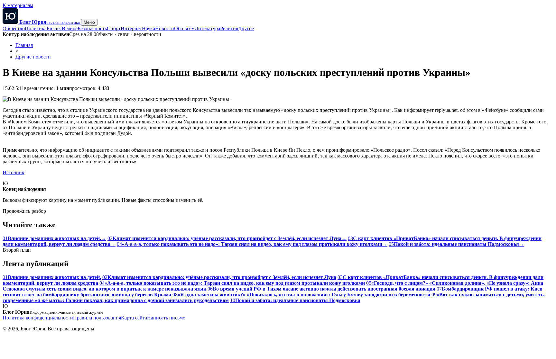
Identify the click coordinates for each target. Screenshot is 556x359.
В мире (70, 28)
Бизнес (54, 28)
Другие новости (33, 56)
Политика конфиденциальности (38, 317)
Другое (246, 28)
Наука (148, 28)
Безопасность (92, 28)
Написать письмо (166, 317)
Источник (13, 172)
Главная (24, 45)
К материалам (18, 5)
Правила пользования (97, 317)
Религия (229, 28)
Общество (14, 28)
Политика (36, 28)
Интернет (131, 28)
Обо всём (184, 28)
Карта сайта (134, 317)
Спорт (114, 28)
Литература (207, 28)
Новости (164, 28)
